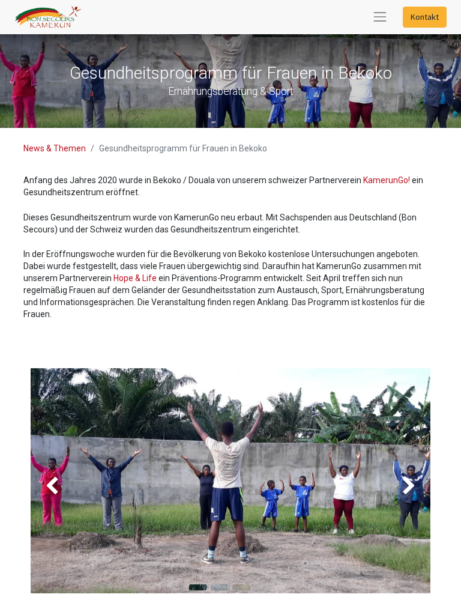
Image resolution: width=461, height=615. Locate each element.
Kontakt (425, 16)
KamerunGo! (386, 180)
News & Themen (54, 148)
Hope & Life (135, 278)
